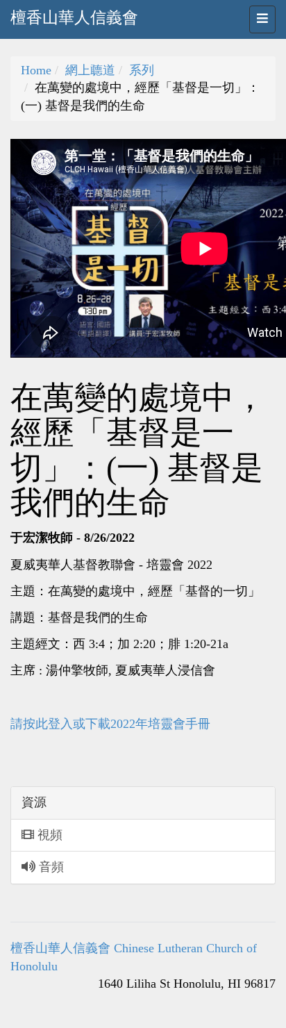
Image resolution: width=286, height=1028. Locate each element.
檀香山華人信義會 (74, 17)
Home (36, 70)
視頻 (48, 835)
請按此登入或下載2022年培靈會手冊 (110, 724)
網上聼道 (90, 70)
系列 (141, 70)
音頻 (49, 867)
